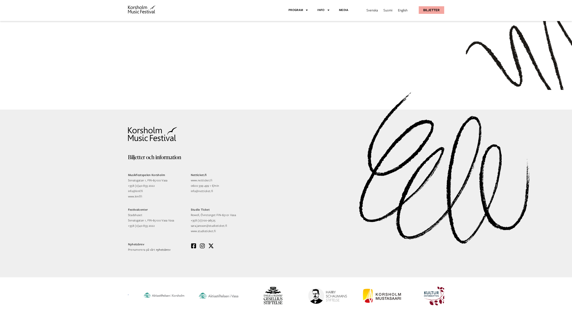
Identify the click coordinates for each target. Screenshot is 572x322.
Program (295, 10)
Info (320, 10)
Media (344, 10)
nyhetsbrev (163, 250)
